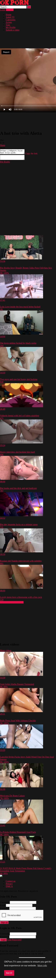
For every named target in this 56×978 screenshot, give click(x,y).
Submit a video (12, 30)
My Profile (11, 27)
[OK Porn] (14, 4)
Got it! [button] (9, 973)
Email (2, 905)
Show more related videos (12, 602)
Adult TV (10, 17)
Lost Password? (14, 939)
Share (2, 145)
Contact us (10, 881)
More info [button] (42, 965)
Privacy (9, 883)
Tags (8, 25)
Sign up (4, 922)
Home (8, 14)
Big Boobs (5, 162)
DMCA (9, 886)
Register (9, 10)
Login (2, 10)
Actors (9, 22)
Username (4, 902)
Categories (10, 19)
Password (4, 908)
